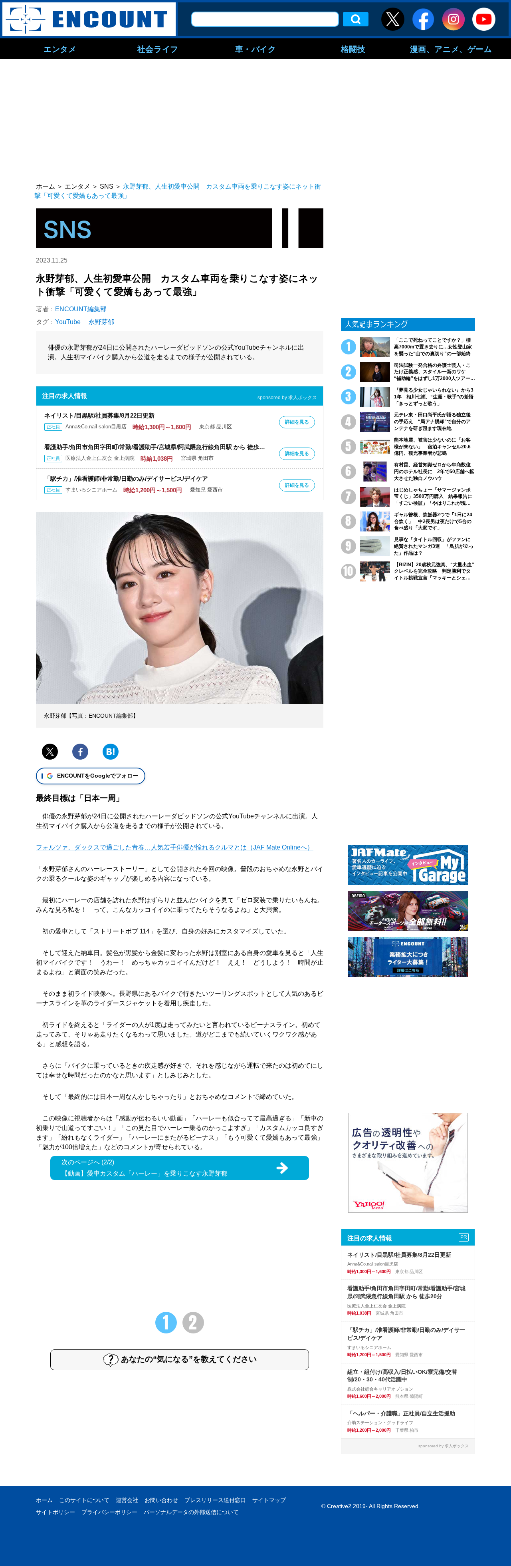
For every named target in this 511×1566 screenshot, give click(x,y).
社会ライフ (157, 49)
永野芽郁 (101, 321)
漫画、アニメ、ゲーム (451, 49)
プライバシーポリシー (109, 1512)
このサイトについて (84, 1500)
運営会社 (127, 1500)
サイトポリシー (55, 1512)
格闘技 (353, 49)
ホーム (44, 1500)
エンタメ (60, 49)
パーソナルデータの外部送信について (191, 1512)
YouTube (68, 321)
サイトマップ (269, 1500)
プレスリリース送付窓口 (215, 1500)
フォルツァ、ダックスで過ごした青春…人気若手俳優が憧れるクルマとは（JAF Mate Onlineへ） (174, 847)
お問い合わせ (161, 1500)
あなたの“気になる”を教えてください (189, 1359)
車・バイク (255, 49)
